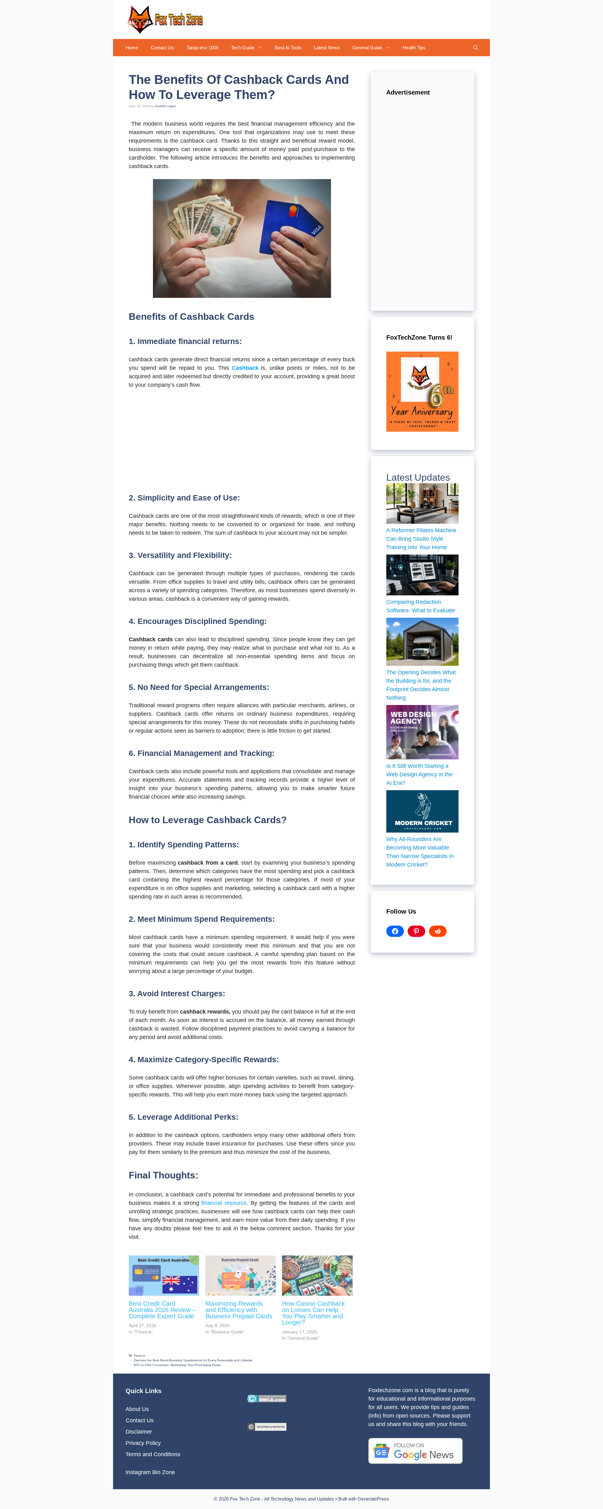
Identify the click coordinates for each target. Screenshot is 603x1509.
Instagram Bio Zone (150, 1472)
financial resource (224, 1203)
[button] (261, 47)
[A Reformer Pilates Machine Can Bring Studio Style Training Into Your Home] (422, 505)
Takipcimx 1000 (203, 47)
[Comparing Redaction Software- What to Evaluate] (422, 576)
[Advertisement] (242, 442)
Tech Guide (242, 47)
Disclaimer (139, 1432)
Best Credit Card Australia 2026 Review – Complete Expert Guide (162, 1310)
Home (132, 47)
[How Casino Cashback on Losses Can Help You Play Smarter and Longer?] (317, 1275)
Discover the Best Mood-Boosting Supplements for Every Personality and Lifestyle (193, 1360)
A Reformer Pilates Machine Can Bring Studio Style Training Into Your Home (421, 538)
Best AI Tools (288, 47)
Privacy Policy (143, 1443)
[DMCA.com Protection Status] (266, 1400)
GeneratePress (373, 1498)
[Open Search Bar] (475, 47)
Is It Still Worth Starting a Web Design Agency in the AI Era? (419, 774)
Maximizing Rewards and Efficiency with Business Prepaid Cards (238, 1310)
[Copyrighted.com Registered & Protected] (266, 1429)
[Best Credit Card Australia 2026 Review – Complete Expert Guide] (164, 1275)
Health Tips (414, 47)
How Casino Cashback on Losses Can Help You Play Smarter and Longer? (313, 1313)
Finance (139, 1355)
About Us (137, 1409)
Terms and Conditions (153, 1454)
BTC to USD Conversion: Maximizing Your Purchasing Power (177, 1365)
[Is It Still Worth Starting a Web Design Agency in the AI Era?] (422, 733)
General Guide (367, 47)
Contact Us (162, 47)
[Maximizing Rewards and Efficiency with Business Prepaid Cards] (240, 1275)
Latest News (327, 47)
